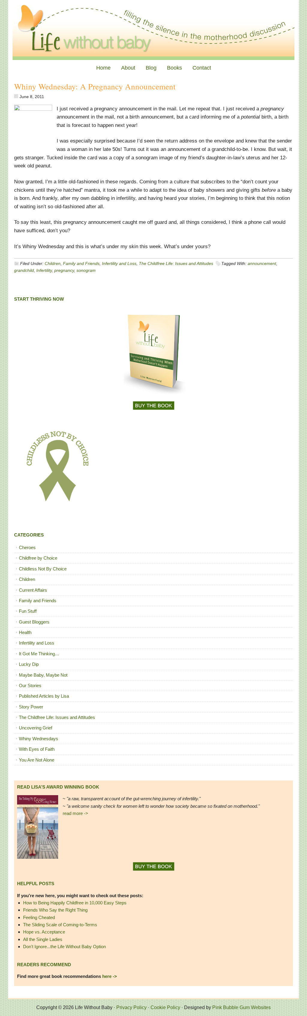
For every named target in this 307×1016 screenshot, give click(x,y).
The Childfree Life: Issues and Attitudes (176, 263)
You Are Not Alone (36, 759)
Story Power (31, 706)
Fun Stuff (28, 611)
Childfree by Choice (38, 558)
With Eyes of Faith (37, 749)
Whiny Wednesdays (38, 738)
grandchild (24, 270)
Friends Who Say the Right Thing (55, 909)
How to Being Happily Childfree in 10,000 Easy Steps (75, 902)
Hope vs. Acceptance (44, 931)
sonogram (86, 270)
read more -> (75, 813)
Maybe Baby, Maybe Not (43, 675)
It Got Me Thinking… (39, 653)
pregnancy (64, 270)
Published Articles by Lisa (44, 696)
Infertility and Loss (119, 263)
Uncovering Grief (35, 727)
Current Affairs (33, 590)
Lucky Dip (29, 664)
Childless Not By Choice (43, 568)
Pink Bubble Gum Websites (241, 1007)
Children (53, 263)
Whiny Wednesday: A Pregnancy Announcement (95, 86)
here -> (109, 976)
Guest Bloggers (34, 621)
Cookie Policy (165, 1007)
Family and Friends (81, 263)
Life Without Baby (153, 30)
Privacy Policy (131, 1007)
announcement (262, 263)
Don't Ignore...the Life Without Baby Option (64, 946)
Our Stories (30, 685)
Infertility (44, 270)
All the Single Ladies (42, 939)
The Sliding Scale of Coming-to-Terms (60, 924)
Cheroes (27, 547)
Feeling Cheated (39, 917)
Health (25, 632)
